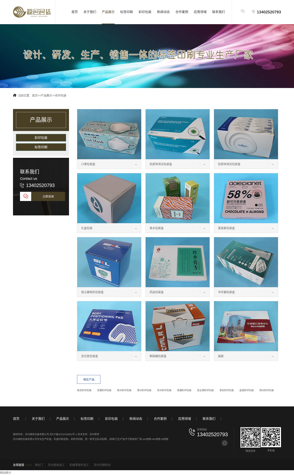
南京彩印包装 (84, 390)
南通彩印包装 (184, 390)
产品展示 (108, 12)
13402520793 (269, 12)
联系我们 (218, 12)
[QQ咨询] (224, 443)
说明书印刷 (77, 439)
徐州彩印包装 (124, 390)
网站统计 (5, 472)
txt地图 (164, 439)
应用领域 (200, 12)
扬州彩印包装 (266, 390)
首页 (74, 12)
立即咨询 (48, 196)
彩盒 (49, 439)
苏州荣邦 (94, 434)
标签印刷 (126, 12)
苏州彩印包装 (164, 390)
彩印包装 (145, 12)
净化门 (39, 464)
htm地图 (156, 439)
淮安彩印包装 (226, 390)
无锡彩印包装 (104, 390)
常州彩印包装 (144, 390)
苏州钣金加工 (56, 464)
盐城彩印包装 (246, 390)
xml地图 (146, 439)
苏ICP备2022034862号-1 (63, 434)
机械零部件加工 (79, 464)
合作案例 (181, 12)
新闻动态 (163, 12)
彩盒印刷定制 (61, 439)
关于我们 (89, 12)
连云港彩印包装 (205, 390)
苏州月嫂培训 (102, 464)
